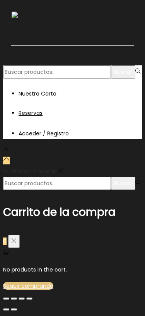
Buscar (123, 72)
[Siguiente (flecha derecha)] (14, 309)
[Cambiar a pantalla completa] (22, 298)
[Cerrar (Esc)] (6, 298)
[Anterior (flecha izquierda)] (6, 309)
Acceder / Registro (44, 133)
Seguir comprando (28, 286)
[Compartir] (14, 298)
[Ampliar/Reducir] (29, 298)
